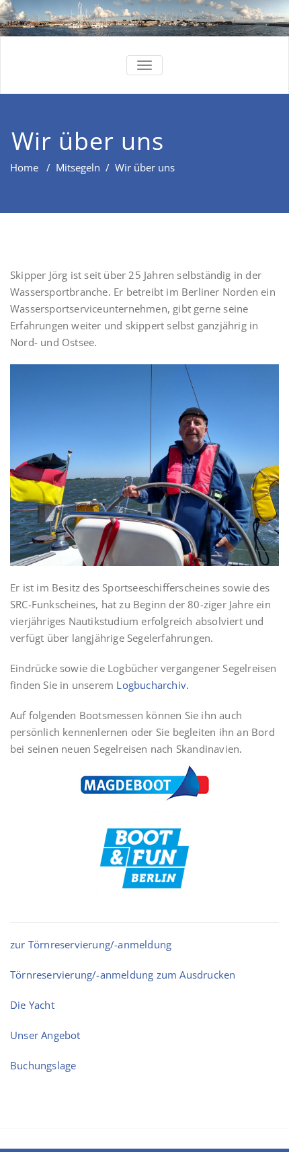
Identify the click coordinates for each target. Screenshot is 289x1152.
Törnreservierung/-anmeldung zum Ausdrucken (122, 974)
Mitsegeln (78, 167)
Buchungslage (43, 1065)
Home (24, 167)
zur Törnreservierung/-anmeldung (90, 944)
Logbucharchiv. (152, 685)
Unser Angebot (45, 1035)
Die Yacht (32, 1005)
